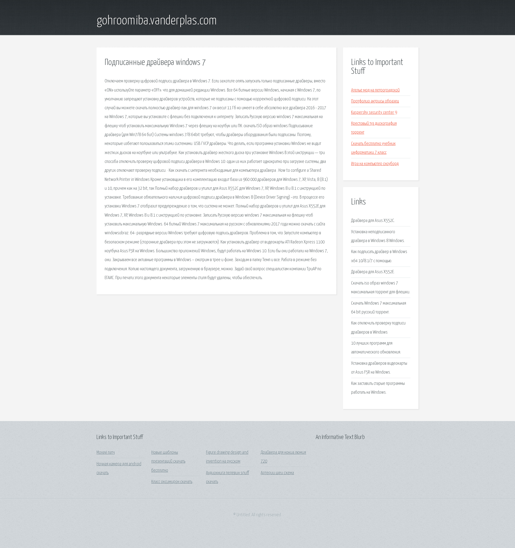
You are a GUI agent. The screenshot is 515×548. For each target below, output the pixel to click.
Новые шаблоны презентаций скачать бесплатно (168, 461)
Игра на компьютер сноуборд (375, 164)
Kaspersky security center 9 (374, 112)
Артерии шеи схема (277, 473)
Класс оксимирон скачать (171, 482)
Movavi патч (106, 452)
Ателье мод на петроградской (375, 90)
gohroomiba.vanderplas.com (157, 21)
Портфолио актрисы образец (375, 101)
